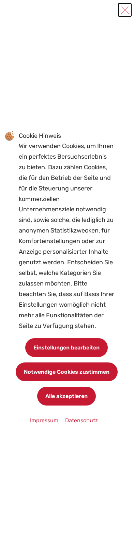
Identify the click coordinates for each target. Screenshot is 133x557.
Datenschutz (81, 420)
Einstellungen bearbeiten (66, 347)
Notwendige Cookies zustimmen (66, 372)
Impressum (45, 420)
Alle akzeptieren (66, 396)
